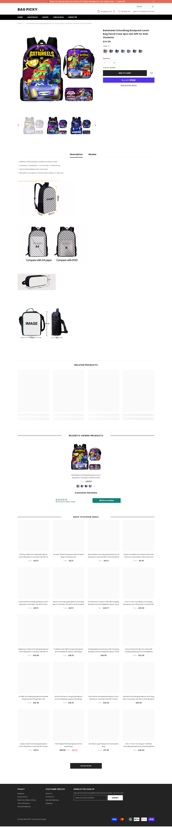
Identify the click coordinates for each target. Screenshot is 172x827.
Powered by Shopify (39, 819)
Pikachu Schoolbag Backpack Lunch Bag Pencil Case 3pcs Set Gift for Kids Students (68, 603)
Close (153, 2)
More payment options (129, 85)
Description (76, 154)
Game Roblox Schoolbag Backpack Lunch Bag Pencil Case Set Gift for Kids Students (103, 555)
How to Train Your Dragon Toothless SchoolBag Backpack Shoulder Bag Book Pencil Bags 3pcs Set (138, 745)
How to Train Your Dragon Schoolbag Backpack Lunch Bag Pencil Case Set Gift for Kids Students (138, 603)
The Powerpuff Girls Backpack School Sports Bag (68, 745)
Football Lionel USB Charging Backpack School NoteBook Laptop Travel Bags (68, 650)
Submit (115, 798)
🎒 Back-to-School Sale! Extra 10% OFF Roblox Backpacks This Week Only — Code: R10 (86, 1)
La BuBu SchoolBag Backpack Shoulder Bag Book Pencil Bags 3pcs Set (33, 697)
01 (78, 486)
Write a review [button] (106, 500)
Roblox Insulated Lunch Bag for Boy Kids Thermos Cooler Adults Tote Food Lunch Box (139, 555)
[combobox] (143, 6)
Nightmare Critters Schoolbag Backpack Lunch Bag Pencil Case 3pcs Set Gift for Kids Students (33, 650)
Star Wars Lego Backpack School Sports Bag (103, 745)
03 (86, 486)
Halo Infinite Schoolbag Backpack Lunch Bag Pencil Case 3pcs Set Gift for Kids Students (103, 697)
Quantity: (106, 58)
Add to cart (125, 73)
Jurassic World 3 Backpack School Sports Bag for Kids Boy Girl (68, 555)
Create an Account (147, 11)
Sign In (135, 11)
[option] (57, 68)
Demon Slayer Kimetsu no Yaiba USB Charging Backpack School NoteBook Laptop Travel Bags (139, 650)
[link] (33, 415)
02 (82, 486)
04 (90, 486)
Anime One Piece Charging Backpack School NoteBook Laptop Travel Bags (68, 697)
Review (92, 154)
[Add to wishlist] (151, 73)
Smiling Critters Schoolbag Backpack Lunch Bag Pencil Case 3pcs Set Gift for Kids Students (33, 555)
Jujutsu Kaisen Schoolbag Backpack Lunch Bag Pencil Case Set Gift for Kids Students (33, 745)
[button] (18, 125)
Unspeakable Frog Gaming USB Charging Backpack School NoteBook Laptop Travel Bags (103, 650)
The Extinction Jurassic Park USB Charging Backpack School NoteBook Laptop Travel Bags (103, 603)
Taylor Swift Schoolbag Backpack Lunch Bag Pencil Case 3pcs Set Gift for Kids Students (33, 603)
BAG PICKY (27, 819)
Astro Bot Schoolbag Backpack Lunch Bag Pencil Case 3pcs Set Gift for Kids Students (138, 697)
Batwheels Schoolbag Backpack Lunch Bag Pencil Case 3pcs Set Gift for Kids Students (86, 476)
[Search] (145, 6)
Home (20, 23)
